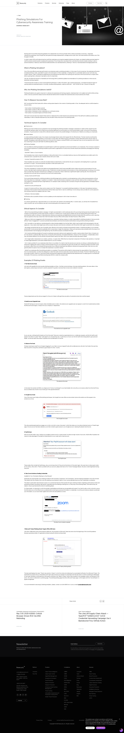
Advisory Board (80, 676)
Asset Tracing (92, 673)
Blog (78, 684)
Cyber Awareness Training (95, 682)
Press (78, 680)
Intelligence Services (94, 689)
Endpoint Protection (50, 684)
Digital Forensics (93, 684)
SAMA (65, 706)
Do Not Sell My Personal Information (65, 720)
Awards (78, 691)
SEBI (65, 709)
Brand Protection (93, 676)
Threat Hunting (48, 690)
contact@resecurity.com (84, 584)
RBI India (66, 704)
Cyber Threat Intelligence (51, 671)
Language (22, 700)
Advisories (61, 3)
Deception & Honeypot (50, 678)
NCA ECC (66, 695)
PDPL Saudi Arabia (68, 702)
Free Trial (99, 3)
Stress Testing (92, 695)
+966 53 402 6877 (20, 683)
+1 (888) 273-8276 (20, 674)
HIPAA (65, 687)
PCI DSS (66, 700)
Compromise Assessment (95, 678)
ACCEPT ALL (101, 727)
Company (79, 671)
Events (78, 682)
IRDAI (65, 689)
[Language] (106, 3)
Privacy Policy (39, 720)
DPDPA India (67, 682)
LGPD (65, 693)
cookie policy (112, 723)
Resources (79, 687)
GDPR (65, 684)
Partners (79, 678)
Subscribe (100, 643)
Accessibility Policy (83, 720)
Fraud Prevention (49, 680)
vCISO (90, 698)
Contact (90, 3)
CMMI (65, 673)
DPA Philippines (67, 680)
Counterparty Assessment (95, 680)
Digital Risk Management (51, 676)
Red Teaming (92, 693)
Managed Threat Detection (95, 691)
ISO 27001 (66, 691)
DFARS (65, 676)
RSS (78, 695)
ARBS (90, 671)
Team (78, 673)
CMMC (65, 671)
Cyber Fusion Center (50, 673)
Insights (78, 693)
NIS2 (65, 698)
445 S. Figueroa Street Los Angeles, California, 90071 (22, 678)
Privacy (92, 649)
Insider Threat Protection (51, 696)
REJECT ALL (90, 727)
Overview (35, 671)
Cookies (50, 720)
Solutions (40, 3)
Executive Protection (94, 687)
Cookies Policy (100, 649)
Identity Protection (49, 682)
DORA (65, 678)
